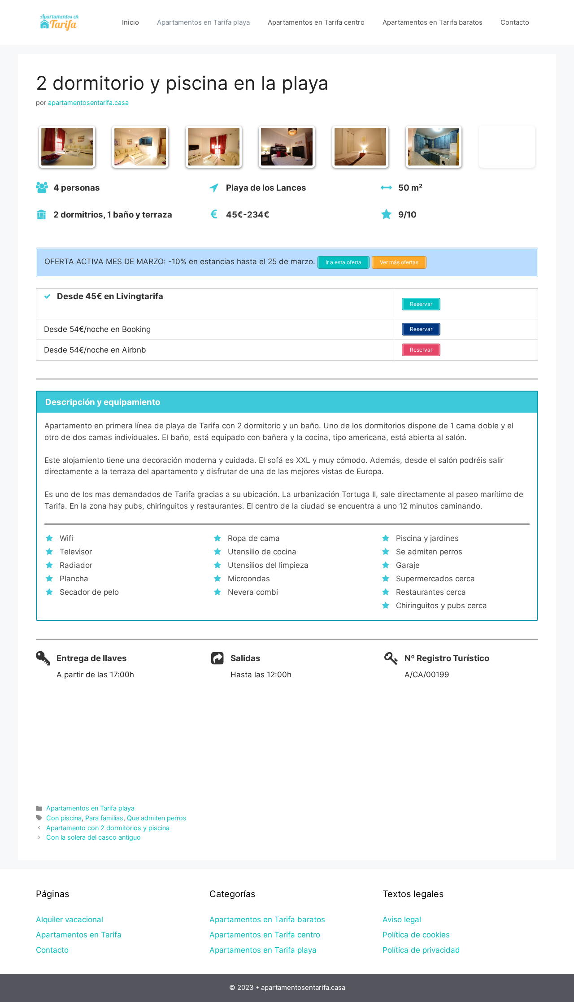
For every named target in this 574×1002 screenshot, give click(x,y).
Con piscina (64, 818)
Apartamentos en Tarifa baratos (433, 22)
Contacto (514, 22)
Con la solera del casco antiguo (93, 837)
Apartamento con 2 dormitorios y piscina (108, 828)
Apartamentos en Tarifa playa (203, 22)
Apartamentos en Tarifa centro (316, 22)
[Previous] (55, 147)
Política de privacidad (421, 949)
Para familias (104, 818)
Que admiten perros (157, 818)
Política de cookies (416, 934)
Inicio (130, 22)
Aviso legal (402, 919)
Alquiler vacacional (69, 919)
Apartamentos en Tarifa (79, 934)
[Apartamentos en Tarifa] (60, 21)
